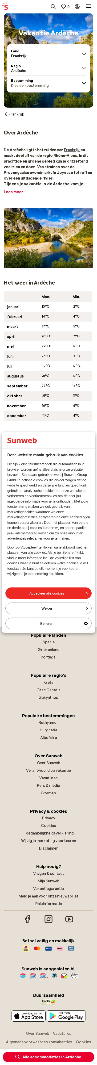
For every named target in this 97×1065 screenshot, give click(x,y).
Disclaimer (48, 848)
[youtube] (69, 922)
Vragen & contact (48, 873)
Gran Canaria (48, 690)
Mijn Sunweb (49, 881)
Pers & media (48, 785)
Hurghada (48, 730)
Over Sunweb (48, 762)
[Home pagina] (5, 6)
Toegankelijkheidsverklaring (49, 833)
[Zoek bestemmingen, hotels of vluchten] (53, 6)
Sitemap (48, 793)
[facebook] (27, 922)
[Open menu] (88, 6)
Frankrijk (72, 149)
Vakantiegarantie (48, 888)
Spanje (49, 642)
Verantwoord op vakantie (48, 770)
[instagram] (48, 922)
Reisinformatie (48, 903)
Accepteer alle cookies (46, 593)
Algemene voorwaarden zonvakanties (39, 1042)
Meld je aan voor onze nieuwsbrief (48, 896)
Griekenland (49, 649)
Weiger (46, 608)
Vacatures (48, 778)
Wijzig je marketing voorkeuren (48, 840)
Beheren (46, 623)
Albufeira (48, 737)
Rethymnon (49, 722)
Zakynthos (48, 697)
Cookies (48, 825)
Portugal (49, 657)
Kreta (48, 682)
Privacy (48, 818)
